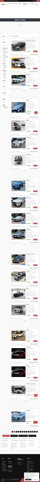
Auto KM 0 (3, 467)
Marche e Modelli (4, 470)
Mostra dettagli (27, 477)
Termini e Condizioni (30, 468)
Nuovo (4, 75)
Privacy (28, 464)
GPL (4, 58)
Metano (4, 61)
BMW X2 (27, 100)
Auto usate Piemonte (5, 445)
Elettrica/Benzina (5, 56)
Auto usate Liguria (4, 443)
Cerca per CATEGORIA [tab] (32, 435)
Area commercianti (29, 461)
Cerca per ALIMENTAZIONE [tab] (23, 435)
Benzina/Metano (5, 52)
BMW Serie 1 (28, 74)
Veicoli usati (19, 462)
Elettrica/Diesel (5, 57)
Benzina (4, 49)
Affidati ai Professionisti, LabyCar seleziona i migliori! (10, 0)
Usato (4, 78)
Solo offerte (5, 106)
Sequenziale (5, 67)
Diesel (4, 53)
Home (10, 3)
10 (32, 431)
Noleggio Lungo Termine (25, 4)
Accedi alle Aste (35, 0)
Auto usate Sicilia (31, 445)
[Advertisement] (20, 12)
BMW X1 (27, 57)
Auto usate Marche (22, 443)
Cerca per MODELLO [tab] (14, 435)
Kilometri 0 (4, 74)
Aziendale (4, 71)
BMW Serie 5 (28, 213)
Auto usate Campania (5, 440)
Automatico (5, 65)
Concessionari (32, 3)
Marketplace (20, 3)
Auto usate (3, 461)
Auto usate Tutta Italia (5, 438)
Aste (16, 3)
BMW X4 (27, 120)
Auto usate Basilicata (23, 438)
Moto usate (10, 461)
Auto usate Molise (31, 443)
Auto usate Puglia (13, 445)
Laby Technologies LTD (7, 479)
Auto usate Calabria (31, 438)
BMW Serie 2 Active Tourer (31, 40)
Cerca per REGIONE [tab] (6, 435)
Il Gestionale (36, 4)
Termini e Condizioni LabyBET (30, 471)
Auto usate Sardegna (23, 445)
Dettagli (36, 51)
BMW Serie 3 (28, 137)
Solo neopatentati (5, 107)
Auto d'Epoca (4, 464)
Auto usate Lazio (31, 440)
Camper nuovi (10, 471)
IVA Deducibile (28, 114)
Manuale (4, 66)
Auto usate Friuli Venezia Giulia (23, 441)
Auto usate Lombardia (14, 443)
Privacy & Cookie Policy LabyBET (30, 467)
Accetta (28, 479)
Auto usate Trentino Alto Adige (14, 447)
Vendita (13, 3)
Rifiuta (35, 479)
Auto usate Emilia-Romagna (15, 440)
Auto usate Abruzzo (13, 438)
